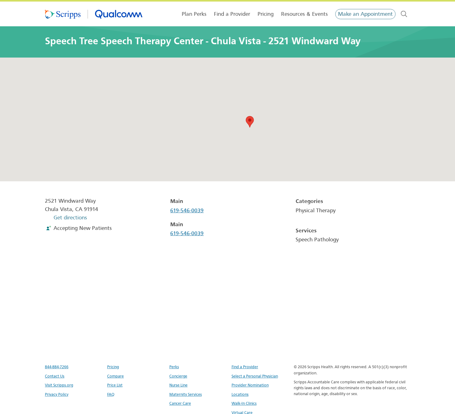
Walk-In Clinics (244, 403)
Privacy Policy (56, 394)
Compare (115, 376)
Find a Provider (232, 14)
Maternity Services (185, 394)
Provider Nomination (250, 385)
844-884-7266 (56, 366)
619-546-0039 (187, 210)
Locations (240, 394)
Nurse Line (178, 385)
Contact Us (54, 376)
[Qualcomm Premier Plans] (93, 14)
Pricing (266, 14)
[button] (250, 121)
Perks (174, 366)
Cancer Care (180, 403)
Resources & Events (304, 14)
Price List (115, 385)
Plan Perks (194, 14)
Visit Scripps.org (59, 385)
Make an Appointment (365, 14)
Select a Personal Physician (255, 376)
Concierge (178, 376)
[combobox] (404, 14)
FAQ (111, 394)
